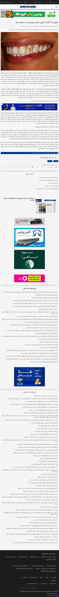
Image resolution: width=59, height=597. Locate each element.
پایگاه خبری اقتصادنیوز (51, 559)
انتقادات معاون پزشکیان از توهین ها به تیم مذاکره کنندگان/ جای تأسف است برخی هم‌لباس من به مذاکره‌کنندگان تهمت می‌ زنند (29, 336)
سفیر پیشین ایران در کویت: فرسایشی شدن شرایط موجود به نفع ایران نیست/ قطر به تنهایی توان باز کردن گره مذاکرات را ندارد (30, 292)
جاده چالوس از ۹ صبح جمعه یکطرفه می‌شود (47, 426)
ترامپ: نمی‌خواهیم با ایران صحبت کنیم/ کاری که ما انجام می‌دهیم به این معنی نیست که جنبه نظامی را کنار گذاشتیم (32, 350)
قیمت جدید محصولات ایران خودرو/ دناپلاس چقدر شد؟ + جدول (43, 410)
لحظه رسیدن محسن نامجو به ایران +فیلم (48, 342)
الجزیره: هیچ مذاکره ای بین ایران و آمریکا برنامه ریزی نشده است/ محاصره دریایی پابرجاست (37, 488)
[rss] (29, 588)
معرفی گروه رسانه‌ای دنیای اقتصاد (48, 557)
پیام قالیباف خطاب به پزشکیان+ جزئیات (49, 347)
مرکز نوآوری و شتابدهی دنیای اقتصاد (20, 566)
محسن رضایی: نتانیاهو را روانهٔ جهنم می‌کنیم (47, 477)
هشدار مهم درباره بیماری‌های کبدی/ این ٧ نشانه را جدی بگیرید (44, 434)
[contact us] (24, 588)
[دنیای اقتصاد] (28, 7)
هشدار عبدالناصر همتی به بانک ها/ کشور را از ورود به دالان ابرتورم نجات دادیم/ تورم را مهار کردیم (36, 450)
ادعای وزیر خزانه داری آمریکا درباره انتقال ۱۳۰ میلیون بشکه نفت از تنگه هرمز (40, 437)
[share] (27, 588)
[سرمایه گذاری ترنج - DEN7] (29, 14)
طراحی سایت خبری (53, 595)
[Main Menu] (56, 6)
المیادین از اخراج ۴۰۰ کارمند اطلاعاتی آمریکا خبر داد (46, 485)
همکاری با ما (24, 577)
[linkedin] (47, 157)
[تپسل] (2, 104)
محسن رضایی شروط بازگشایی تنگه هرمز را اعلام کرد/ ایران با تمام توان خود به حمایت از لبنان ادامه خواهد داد (33, 325)
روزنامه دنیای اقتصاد (34, 557)
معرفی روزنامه (53, 583)
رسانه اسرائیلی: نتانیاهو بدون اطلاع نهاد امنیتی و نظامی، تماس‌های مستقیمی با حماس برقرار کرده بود (35, 306)
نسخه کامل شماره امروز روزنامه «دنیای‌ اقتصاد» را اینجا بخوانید (19, 199)
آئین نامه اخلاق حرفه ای (33, 583)
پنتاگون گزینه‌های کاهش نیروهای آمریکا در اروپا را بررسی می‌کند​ (43, 362)
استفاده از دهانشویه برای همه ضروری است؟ (48, 180)
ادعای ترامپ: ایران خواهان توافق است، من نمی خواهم (45, 455)
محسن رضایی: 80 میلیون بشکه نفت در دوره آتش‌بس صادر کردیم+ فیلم (41, 500)
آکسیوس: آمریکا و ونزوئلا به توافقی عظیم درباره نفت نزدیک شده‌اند (42, 483)
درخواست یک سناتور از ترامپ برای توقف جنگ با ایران (45, 537)
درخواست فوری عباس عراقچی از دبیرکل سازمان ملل (46, 295)
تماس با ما (53, 577)
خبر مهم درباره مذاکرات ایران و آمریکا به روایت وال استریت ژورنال (43, 523)
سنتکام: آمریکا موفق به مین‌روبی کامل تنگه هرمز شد (46, 431)
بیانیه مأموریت (44, 583)
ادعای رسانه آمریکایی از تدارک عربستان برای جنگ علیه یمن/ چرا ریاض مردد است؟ (40, 322)
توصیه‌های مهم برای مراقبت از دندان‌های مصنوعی (47, 188)
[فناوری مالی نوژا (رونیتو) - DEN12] (29, 376)
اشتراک (41, 577)
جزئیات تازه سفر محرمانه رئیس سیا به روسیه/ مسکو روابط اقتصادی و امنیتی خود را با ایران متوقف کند (35, 453)
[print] (41, 157)
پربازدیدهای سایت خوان (29, 288)
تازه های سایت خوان (29, 392)
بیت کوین (18, 2)
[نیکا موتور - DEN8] (29, 221)
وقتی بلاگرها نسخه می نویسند (51, 186)
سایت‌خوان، (52, 153)
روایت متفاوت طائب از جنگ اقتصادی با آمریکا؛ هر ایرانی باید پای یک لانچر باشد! (40, 407)
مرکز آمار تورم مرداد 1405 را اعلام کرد (49, 474)
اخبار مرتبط (29, 174)
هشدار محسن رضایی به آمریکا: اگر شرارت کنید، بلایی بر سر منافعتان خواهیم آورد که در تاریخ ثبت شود (35, 303)
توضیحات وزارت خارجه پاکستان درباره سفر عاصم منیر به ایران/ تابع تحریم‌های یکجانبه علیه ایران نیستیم (35, 300)
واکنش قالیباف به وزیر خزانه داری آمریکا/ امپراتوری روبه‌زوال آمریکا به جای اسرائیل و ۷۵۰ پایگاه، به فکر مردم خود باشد (31, 356)
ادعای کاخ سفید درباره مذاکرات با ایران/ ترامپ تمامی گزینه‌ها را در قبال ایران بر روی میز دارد (37, 447)
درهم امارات (33, 2)
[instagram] (38, 588)
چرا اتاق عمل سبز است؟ (53, 183)
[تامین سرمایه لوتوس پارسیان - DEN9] (29, 259)
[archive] (21, 588)
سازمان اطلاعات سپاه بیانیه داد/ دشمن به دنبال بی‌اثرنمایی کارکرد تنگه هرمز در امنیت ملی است (37, 316)
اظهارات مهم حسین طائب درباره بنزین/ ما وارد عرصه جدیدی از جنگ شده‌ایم (41, 345)
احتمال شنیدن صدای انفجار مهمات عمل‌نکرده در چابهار (45, 520)
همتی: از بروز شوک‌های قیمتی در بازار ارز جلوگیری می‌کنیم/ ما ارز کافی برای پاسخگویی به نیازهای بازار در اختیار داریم (32, 330)
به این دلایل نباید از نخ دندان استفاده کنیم (49, 177)
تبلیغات (46, 577)
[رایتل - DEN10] (29, 278)
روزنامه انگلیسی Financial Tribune (48, 571)
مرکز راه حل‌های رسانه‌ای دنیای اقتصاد (25, 568)
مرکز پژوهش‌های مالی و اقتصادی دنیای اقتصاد (45, 568)
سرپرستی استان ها (33, 577)
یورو (47, 2)
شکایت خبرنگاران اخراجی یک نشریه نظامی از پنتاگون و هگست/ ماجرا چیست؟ (40, 413)
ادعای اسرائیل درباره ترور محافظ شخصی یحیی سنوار (46, 333)
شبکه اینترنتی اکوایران (22, 557)
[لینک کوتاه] (55, 157)
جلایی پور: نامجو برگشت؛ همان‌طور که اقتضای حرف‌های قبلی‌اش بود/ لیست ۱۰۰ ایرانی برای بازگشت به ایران (34, 404)
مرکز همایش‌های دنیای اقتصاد (37, 566)
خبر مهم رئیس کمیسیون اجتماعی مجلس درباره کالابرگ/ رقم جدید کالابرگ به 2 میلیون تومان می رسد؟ (35, 467)
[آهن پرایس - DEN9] (29, 237)
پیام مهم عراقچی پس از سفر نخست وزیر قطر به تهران (45, 396)
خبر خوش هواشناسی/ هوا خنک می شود (48, 458)
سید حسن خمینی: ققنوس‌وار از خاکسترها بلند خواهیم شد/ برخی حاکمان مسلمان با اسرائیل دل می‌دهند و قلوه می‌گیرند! (31, 420)
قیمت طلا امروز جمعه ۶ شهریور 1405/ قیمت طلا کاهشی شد (44, 464)
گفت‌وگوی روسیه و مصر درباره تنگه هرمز (48, 507)
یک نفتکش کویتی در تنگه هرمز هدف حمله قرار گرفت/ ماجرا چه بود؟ (42, 540)
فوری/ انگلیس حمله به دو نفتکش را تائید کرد (47, 339)
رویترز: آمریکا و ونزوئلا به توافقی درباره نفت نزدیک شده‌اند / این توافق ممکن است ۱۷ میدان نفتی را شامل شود (33, 398)
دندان (49, 161)
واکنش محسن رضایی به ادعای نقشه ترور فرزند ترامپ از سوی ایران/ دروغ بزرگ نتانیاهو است (37, 444)
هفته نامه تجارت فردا (10, 557)
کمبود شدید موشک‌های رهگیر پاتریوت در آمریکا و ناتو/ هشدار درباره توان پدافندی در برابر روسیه (36, 510)
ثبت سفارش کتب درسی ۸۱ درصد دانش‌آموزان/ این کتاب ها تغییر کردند (42, 401)
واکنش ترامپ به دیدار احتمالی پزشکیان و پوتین (47, 428)
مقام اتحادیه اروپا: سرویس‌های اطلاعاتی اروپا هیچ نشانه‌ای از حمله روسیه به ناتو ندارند (38, 525)
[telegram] (44, 157)
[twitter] (50, 157)
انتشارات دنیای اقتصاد (51, 566)
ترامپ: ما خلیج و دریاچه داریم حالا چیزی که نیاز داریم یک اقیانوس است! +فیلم (40, 491)
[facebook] (52, 157)
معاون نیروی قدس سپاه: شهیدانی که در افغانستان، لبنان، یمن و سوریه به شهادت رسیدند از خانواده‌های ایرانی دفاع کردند (31, 359)
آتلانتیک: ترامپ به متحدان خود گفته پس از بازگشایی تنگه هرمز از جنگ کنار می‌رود (39, 353)
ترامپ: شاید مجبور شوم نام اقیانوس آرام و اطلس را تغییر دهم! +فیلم (42, 531)
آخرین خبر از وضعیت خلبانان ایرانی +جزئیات (47, 309)
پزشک (55, 161)
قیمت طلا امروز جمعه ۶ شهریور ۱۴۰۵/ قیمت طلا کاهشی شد (44, 298)
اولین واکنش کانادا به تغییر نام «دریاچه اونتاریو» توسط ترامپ (44, 423)
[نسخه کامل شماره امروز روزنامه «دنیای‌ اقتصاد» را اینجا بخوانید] (46, 206)
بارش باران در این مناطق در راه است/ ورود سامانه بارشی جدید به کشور (42, 328)
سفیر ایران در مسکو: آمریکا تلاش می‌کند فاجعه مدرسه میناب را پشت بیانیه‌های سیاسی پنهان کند (36, 517)
